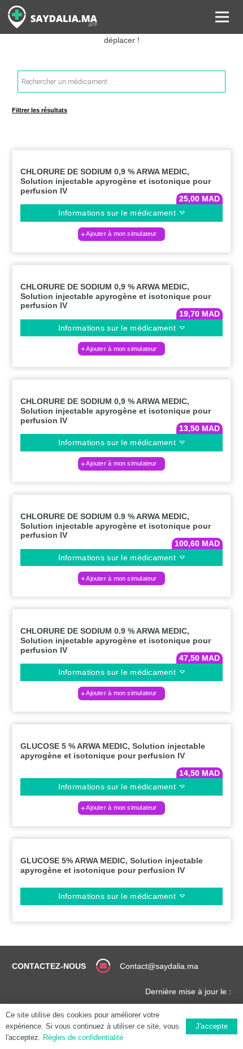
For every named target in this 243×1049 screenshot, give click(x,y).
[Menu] (222, 17)
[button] (121, 234)
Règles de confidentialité (83, 1037)
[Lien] (52, 17)
